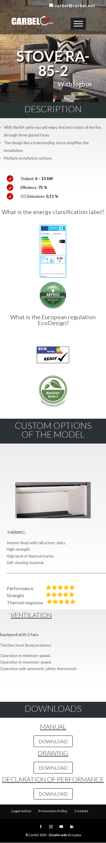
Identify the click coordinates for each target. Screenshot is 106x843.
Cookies (81, 811)
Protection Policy (52, 811)
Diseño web (58, 835)
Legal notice (21, 811)
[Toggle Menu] (78, 23)
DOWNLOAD (53, 741)
